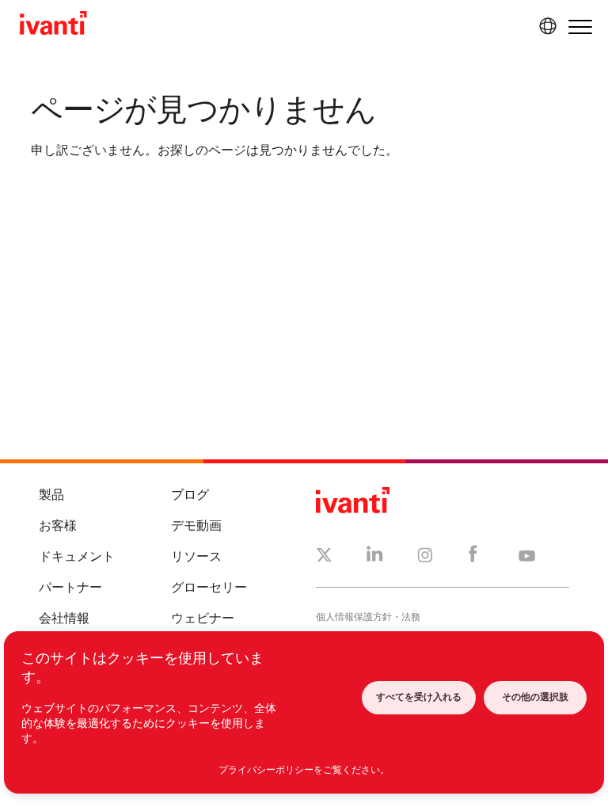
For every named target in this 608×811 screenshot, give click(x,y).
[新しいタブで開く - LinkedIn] (375, 557)
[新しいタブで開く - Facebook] (473, 557)
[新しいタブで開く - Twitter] (324, 557)
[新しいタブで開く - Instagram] (425, 557)
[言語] (545, 26)
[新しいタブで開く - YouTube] (527, 557)
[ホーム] (53, 25)
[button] (580, 26)
